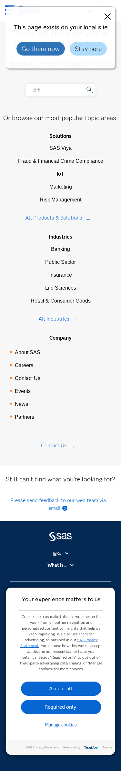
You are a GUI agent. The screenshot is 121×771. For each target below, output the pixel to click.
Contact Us (27, 378)
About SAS (27, 352)
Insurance (60, 275)
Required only (60, 707)
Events (23, 391)
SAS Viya (60, 148)
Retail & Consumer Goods (61, 300)
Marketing (60, 187)
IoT (60, 174)
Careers (24, 365)
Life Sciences (60, 288)
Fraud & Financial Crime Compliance (60, 161)
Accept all (60, 688)
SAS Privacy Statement (42, 747)
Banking (60, 249)
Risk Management (60, 199)
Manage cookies (61, 725)
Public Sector (60, 262)
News (21, 404)
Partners (24, 417)
